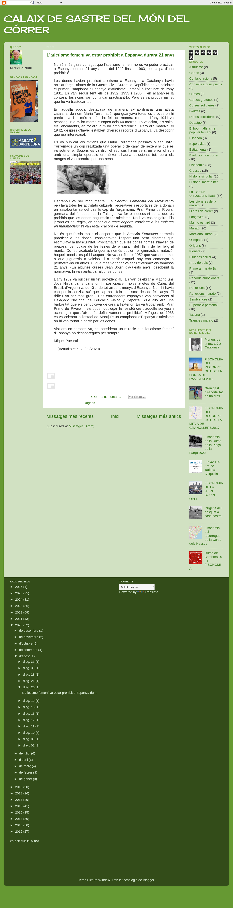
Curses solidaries (201, 105)
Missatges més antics (159, 416)
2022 (19, 612)
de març (25, 766)
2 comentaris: (111, 397)
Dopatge (195, 122)
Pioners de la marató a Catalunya (213, 343)
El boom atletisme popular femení (202, 130)
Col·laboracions (200, 78)
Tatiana (194, 314)
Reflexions (197, 288)
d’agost (25, 656)
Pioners (194, 251)
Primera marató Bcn (203, 268)
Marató (194, 228)
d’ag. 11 (29, 726)
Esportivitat (197, 144)
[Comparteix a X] (137, 397)
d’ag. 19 (29, 701)
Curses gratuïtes (201, 100)
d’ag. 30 (29, 668)
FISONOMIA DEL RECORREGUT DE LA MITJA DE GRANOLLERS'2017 (206, 417)
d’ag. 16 (29, 707)
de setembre (28, 650)
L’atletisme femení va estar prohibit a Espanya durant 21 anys (111, 55)
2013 (19, 825)
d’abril (24, 760)
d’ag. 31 (29, 661)
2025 (19, 593)
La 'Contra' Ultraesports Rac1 (202, 194)
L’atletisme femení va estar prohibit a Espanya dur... (59, 693)
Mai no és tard (199, 222)
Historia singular (201, 176)
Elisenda (195, 138)
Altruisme (196, 67)
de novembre (29, 637)
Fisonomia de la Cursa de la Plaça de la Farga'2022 (205, 444)
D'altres (194, 111)
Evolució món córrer (203, 155)
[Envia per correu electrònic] (130, 397)
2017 (19, 800)
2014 (19, 819)
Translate (151, 592)
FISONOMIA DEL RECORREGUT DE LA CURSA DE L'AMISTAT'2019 (206, 369)
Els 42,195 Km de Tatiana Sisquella (212, 468)
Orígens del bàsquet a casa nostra (213, 512)
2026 (19, 587)
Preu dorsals (198, 263)
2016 (19, 806)
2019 (19, 787)
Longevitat (196, 217)
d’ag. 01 (29, 745)
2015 (19, 812)
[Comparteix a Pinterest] (144, 397)
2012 (19, 831)
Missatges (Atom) (81, 426)
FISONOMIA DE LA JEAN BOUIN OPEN (206, 491)
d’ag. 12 (29, 720)
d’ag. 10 (29, 733)
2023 (19, 606)
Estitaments (197, 149)
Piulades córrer (200, 257)
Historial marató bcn (203, 182)
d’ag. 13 (29, 713)
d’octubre (26, 643)
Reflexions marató (202, 293)
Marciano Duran (201, 234)
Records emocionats (204, 278)
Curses (194, 94)
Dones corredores (202, 117)
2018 (19, 793)
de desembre (29, 630)
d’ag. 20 (29, 687)
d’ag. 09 (29, 739)
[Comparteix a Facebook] (140, 397)
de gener (26, 779)
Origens (89, 403)
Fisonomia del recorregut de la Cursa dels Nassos (205, 535)
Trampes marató (201, 320)
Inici (115, 416)
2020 (19, 625)
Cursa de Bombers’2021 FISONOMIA (205, 560)
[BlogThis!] (133, 397)
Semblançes (198, 299)
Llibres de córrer (201, 211)
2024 (19, 599)
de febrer (26, 772)
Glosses (195, 170)
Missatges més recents (70, 416)
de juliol (25, 753)
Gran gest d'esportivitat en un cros (214, 392)
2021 (19, 619)
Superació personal (203, 305)
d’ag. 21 (29, 681)
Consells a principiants (205, 84)
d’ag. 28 (29, 674)
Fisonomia (196, 165)
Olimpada (196, 240)
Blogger (148, 880)
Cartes (194, 73)
